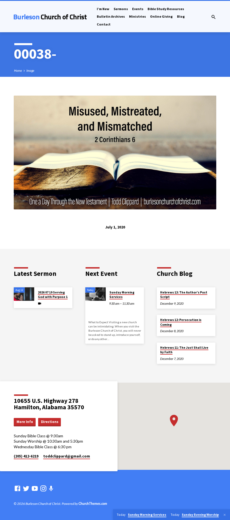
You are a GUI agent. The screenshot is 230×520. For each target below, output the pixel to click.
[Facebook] (17, 488)
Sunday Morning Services (121, 294)
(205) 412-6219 (26, 456)
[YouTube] (34, 488)
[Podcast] (51, 488)
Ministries (137, 16)
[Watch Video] (40, 303)
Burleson (50, 16)
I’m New (103, 9)
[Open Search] (213, 17)
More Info (25, 422)
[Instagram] (43, 488)
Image (30, 70)
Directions (49, 422)
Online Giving (161, 16)
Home (18, 70)
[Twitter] (26, 488)
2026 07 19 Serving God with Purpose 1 (53, 294)
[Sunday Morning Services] (95, 294)
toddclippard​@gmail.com (66, 456)
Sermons (121, 9)
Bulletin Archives (111, 16)
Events (137, 9)
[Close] (224, 515)
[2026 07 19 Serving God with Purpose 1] (24, 294)
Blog (181, 16)
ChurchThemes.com (93, 503)
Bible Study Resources (166, 9)
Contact (104, 24)
